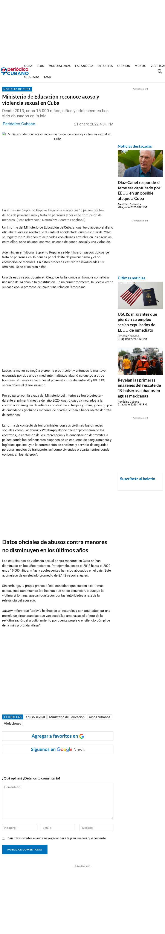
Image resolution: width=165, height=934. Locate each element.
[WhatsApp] (46, 762)
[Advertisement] (82, 30)
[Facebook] (36, 762)
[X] (56, 762)
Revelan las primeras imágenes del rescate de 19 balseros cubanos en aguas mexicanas (139, 387)
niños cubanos (99, 717)
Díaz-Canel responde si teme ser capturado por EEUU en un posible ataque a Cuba (139, 190)
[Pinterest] (66, 762)
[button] (160, 71)
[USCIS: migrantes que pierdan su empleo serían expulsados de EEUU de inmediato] (140, 295)
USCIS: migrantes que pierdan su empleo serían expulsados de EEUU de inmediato (137, 322)
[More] (85, 762)
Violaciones (12, 723)
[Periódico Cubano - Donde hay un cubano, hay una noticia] (15, 71)
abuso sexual (35, 717)
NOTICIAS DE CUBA (17, 89)
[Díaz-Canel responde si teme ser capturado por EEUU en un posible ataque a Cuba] (140, 163)
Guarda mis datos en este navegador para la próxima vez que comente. (57, 838)
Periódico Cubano (19, 123)
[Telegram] (76, 762)
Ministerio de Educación (67, 717)
